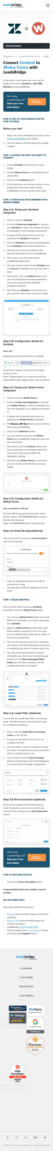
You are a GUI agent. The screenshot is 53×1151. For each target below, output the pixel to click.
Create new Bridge (16, 138)
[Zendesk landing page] (14, 28)
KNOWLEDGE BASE (28, 927)
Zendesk (11, 914)
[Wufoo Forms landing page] (38, 28)
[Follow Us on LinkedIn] (26, 1137)
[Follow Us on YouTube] (35, 1137)
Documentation (13, 45)
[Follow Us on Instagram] (16, 1137)
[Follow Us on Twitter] (45, 1137)
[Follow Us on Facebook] (7, 1137)
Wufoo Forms (13, 920)
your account (34, 930)
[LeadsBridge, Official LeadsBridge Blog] (13, 5)
